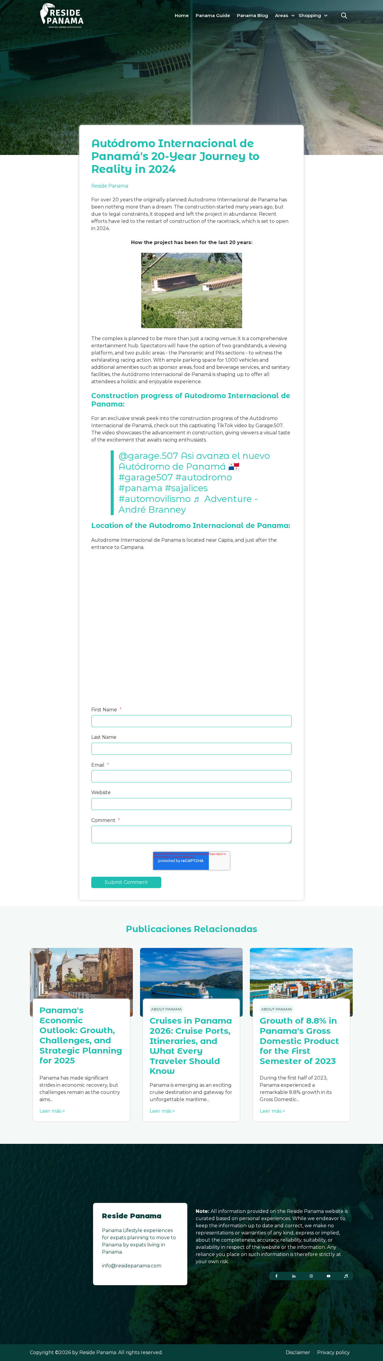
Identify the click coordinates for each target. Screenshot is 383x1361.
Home (182, 15)
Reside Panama (109, 186)
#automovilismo (154, 498)
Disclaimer (298, 1352)
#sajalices (186, 488)
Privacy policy (333, 1352)
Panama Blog (252, 15)
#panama (140, 488)
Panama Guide (213, 15)
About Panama (166, 1009)
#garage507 (145, 477)
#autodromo (203, 477)
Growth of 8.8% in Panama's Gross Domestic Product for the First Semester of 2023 (299, 1041)
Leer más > (52, 1111)
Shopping (310, 15)
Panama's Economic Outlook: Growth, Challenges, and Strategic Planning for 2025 (80, 1035)
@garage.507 (148, 455)
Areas (281, 15)
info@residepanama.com (131, 1266)
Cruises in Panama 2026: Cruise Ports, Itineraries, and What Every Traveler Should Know (191, 1046)
